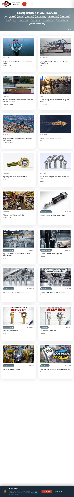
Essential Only (59, 491)
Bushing (20, 16)
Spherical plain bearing (37, 23)
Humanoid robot (53, 16)
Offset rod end (23, 20)
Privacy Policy (14, 494)
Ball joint (12, 16)
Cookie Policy (34, 492)
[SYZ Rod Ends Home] (11, 4)
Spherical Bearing (62, 20)
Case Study (29, 16)
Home (69, 29)
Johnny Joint (65, 16)
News (14, 20)
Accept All (46, 491)
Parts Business (35, 20)
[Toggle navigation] (30, 4)
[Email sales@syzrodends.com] (24, 4)
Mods (8, 20)
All (6, 16)
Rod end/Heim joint (48, 20)
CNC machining (40, 16)
